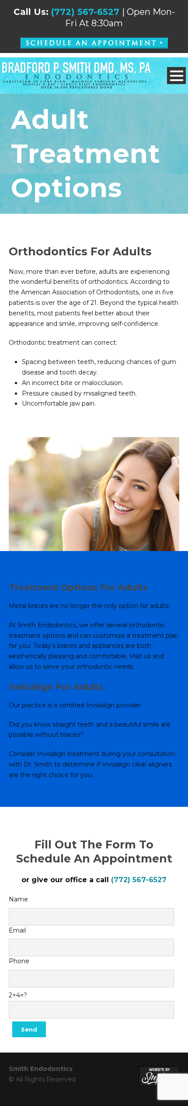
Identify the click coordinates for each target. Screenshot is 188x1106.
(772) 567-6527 (85, 12)
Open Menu (176, 75)
